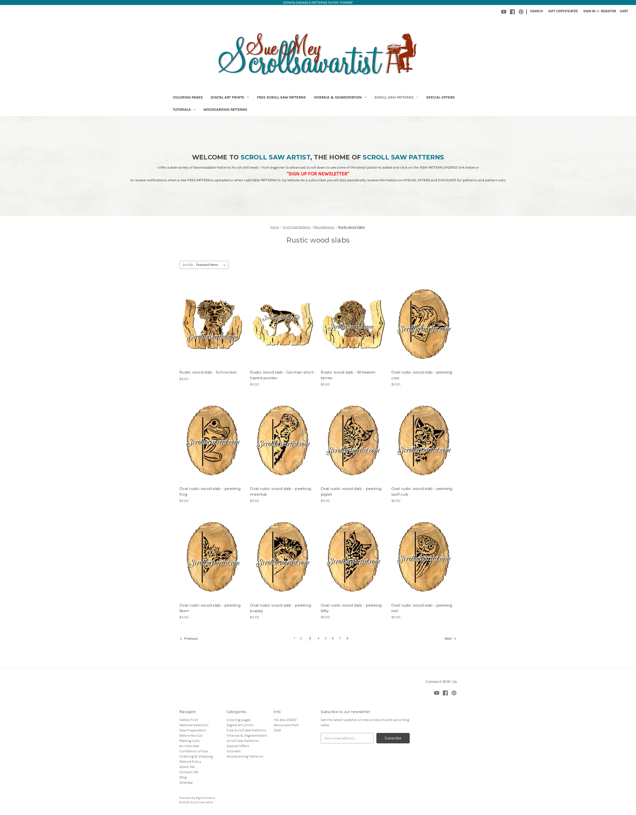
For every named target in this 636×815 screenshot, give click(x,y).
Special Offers (440, 97)
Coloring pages (188, 97)
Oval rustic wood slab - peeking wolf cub (421, 491)
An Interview (189, 746)
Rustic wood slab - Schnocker (208, 372)
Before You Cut (190, 735)
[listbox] (212, 265)
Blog (183, 777)
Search (536, 11)
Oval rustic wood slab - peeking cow (421, 375)
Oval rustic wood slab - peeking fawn (209, 608)
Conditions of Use (193, 751)
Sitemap (186, 782)
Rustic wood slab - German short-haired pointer (282, 375)
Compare (210, 324)
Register (608, 11)
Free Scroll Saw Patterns (281, 97)
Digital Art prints (227, 97)
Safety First (188, 720)
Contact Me (188, 772)
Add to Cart (212, 333)
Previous (190, 639)
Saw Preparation (192, 730)
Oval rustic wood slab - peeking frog (209, 491)
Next (448, 639)
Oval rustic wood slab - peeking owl (421, 608)
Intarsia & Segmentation (338, 97)
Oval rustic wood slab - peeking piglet (351, 491)
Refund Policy (190, 762)
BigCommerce (205, 798)
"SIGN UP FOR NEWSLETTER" (318, 174)
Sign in (589, 11)
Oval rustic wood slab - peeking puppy (280, 608)
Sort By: (188, 265)
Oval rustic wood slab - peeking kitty (351, 608)
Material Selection (193, 725)
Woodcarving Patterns (225, 109)
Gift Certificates (563, 11)
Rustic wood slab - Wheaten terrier (348, 375)
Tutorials (182, 109)
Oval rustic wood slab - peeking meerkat (280, 491)
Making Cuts (189, 741)
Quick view (211, 315)
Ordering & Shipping (196, 756)
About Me (187, 767)
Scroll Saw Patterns (394, 97)
